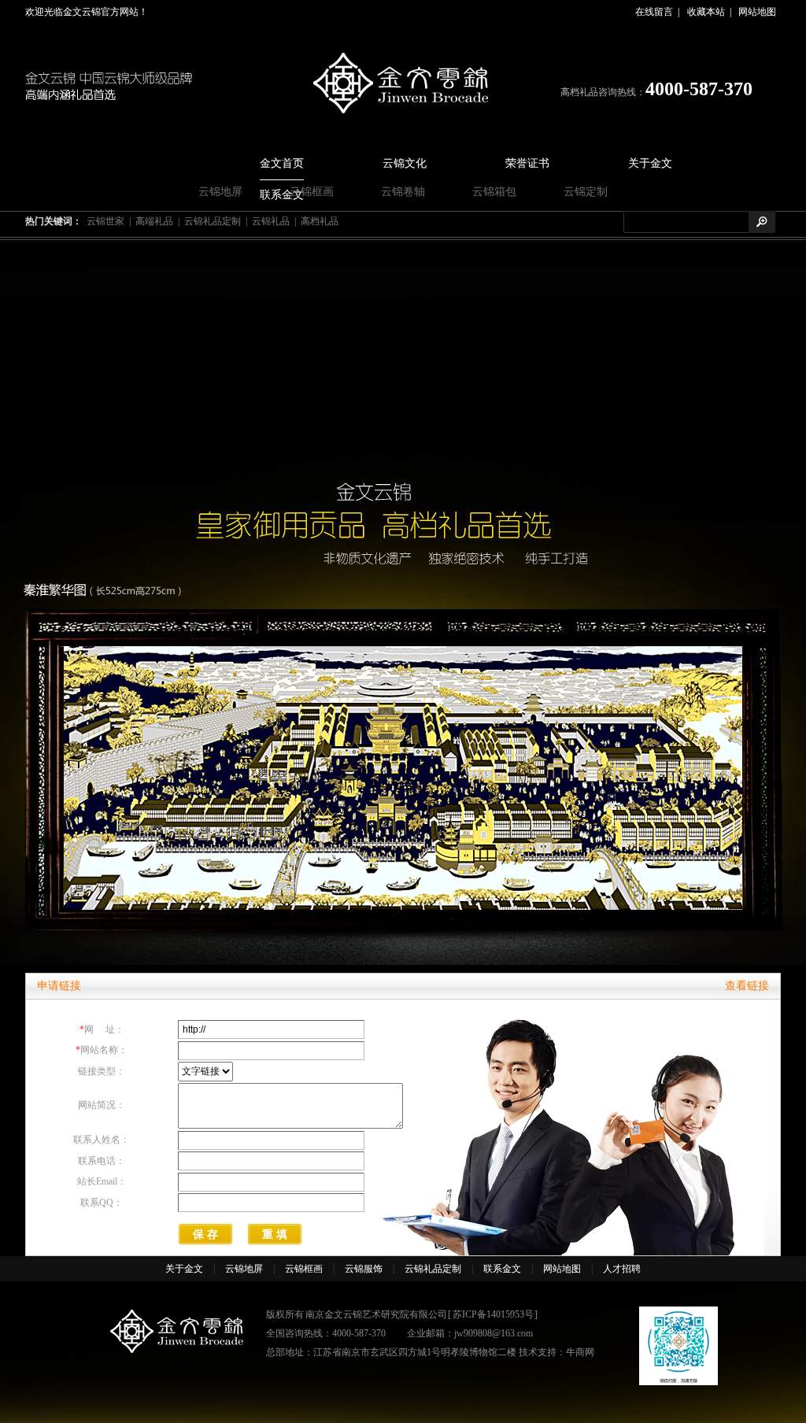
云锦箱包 (494, 192)
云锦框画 (312, 192)
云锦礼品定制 (212, 221)
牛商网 (580, 1352)
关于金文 (650, 163)
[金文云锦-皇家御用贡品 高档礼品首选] (403, 602)
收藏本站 (706, 11)
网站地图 (757, 11)
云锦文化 (405, 163)
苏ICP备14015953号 (493, 1314)
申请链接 (59, 986)
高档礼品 (319, 221)
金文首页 (282, 163)
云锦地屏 (220, 192)
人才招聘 (622, 1268)
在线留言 (654, 11)
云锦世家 (105, 221)
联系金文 (502, 1268)
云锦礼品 (271, 221)
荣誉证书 (527, 163)
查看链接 (747, 986)
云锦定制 (586, 192)
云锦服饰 (364, 1268)
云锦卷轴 (403, 192)
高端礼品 (154, 221)
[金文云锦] (403, 84)
